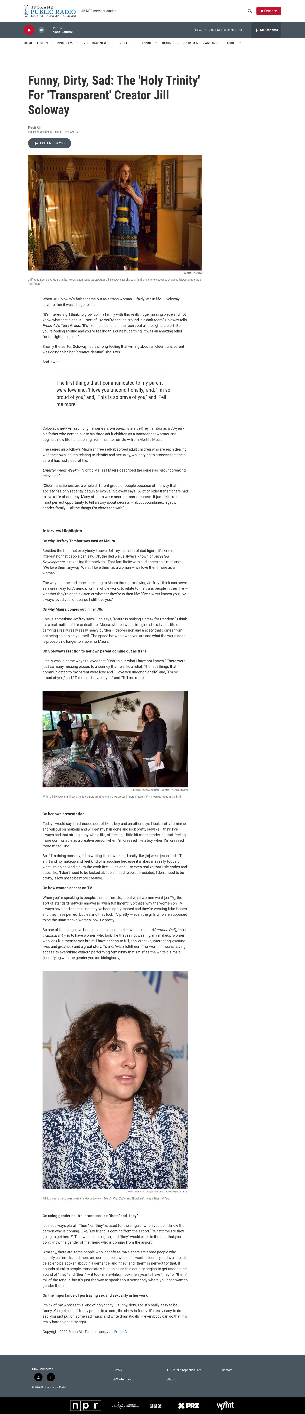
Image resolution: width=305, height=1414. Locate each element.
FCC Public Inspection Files (184, 1370)
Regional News (96, 43)
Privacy (117, 1370)
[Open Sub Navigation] (51, 43)
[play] (29, 30)
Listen (42, 43)
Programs (65, 43)
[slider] (48, 30)
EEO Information (123, 1379)
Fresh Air (121, 1331)
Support (146, 43)
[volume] (41, 30)
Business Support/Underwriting (190, 43)
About (232, 43)
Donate (270, 11)
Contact (227, 1370)
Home (28, 43)
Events (124, 43)
